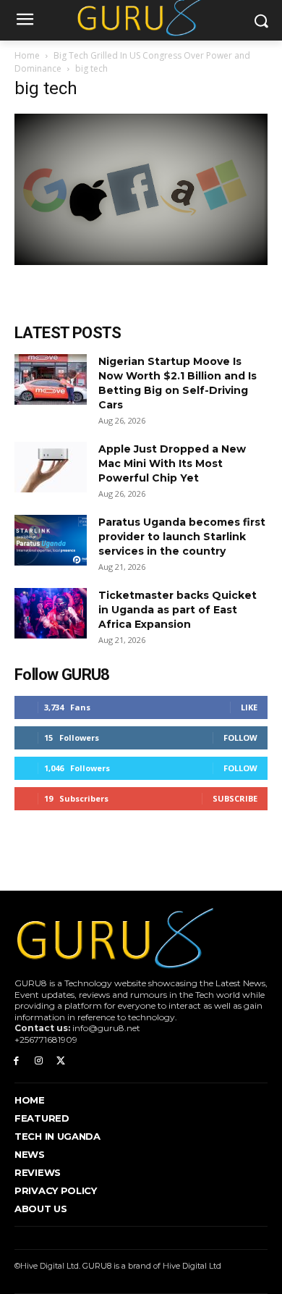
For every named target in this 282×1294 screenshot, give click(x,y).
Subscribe (235, 798)
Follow (240, 737)
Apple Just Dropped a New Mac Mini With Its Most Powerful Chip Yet (172, 463)
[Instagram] (38, 1061)
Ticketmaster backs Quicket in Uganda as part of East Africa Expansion (177, 610)
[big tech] (141, 261)
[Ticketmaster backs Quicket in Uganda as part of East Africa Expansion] (50, 613)
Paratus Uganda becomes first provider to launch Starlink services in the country (181, 537)
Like (249, 707)
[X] (61, 1061)
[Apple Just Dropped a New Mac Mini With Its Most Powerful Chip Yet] (50, 467)
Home (27, 55)
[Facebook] (16, 1061)
